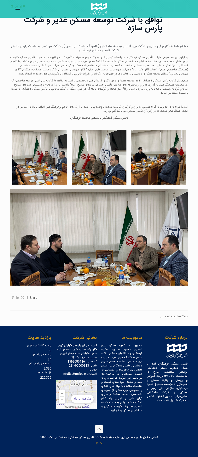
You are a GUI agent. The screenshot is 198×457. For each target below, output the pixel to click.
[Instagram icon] (97, 443)
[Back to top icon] (99, 429)
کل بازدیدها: (43, 373)
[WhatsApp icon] (101, 443)
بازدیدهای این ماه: (39, 364)
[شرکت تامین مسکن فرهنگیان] (99, 8)
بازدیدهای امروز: (41, 355)
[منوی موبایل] (17, 8)
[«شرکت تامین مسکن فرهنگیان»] (76, 394)
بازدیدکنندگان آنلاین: (38, 345)
